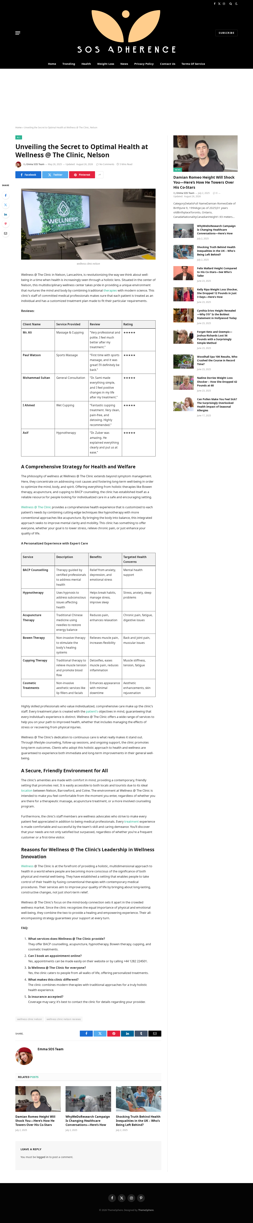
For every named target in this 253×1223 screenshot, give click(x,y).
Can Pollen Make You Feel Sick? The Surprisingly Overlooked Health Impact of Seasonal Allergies (217, 404)
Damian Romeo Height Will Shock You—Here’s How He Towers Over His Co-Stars (35, 1121)
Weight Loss (105, 64)
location (26, 790)
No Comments (106, 164)
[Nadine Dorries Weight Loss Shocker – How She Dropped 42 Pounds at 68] (183, 383)
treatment (131, 821)
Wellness (27, 866)
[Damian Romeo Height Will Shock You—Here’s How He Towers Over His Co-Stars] (38, 1099)
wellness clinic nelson (29, 1019)
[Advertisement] (126, 97)
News (124, 64)
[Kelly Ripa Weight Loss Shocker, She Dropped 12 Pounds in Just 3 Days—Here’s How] (183, 294)
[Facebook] (5, 195)
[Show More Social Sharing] (99, 174)
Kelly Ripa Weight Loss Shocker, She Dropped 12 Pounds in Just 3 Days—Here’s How (217, 293)
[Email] (5, 233)
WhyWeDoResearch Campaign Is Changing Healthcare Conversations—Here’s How (88, 1121)
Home (52, 64)
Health (86, 64)
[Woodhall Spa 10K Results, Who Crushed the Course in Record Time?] (183, 361)
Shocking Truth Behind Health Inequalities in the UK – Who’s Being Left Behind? (138, 1121)
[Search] (231, 3)
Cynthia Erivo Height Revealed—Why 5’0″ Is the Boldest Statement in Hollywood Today (217, 314)
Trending (68, 64)
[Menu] (17, 33)
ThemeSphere (146, 1210)
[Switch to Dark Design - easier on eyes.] (236, 3)
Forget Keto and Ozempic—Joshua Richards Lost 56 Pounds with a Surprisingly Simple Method (214, 337)
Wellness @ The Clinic (36, 507)
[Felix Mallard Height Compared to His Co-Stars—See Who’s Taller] (183, 273)
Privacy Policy (144, 64)
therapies (110, 290)
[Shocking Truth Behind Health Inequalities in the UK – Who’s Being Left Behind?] (138, 1099)
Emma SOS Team (35, 164)
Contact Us (167, 64)
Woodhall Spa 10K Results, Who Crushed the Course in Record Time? (217, 360)
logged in (43, 1157)
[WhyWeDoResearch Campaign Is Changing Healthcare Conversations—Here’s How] (88, 1099)
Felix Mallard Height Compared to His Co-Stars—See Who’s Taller (217, 271)
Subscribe (226, 33)
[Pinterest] (5, 223)
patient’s (92, 711)
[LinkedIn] (5, 214)
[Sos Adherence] (127, 32)
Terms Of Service (193, 64)
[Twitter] (5, 205)
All (19, 137)
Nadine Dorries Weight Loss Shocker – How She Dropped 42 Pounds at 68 (217, 381)
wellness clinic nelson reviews (64, 1019)
